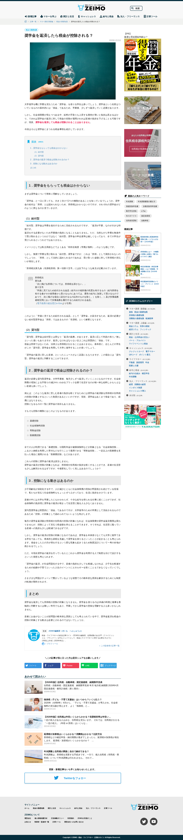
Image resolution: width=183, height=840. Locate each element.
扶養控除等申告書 (150, 206)
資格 (131, 312)
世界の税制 (144, 326)
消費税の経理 (140, 384)
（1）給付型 (38, 152)
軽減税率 (149, 318)
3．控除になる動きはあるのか (43, 163)
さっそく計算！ (142, 183)
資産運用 (140, 362)
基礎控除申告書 (132, 206)
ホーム (27, 808)
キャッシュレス (141, 348)
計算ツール (108, 808)
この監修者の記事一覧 (110, 646)
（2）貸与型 (38, 156)
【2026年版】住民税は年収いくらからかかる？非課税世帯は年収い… (77, 717)
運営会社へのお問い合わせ (74, 822)
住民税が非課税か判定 (142, 149)
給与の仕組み (134, 373)
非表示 (41, 142)
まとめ (33, 167)
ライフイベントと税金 (138, 344)
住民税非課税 (131, 221)
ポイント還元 (144, 355)
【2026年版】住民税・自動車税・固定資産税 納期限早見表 (73, 682)
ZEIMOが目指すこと (85, 818)
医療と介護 (133, 366)
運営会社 (28, 818)
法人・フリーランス (143, 381)
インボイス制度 (135, 388)
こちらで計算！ (142, 119)
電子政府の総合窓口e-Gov (49, 303)
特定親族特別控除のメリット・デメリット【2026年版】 (150, 284)
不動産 (132, 362)
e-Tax (143, 211)
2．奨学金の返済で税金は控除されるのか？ (49, 159)
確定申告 (145, 373)
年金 (147, 362)
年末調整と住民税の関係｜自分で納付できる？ (66, 751)
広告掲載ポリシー (57, 818)
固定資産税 (145, 216)
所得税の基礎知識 (136, 315)
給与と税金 (139, 370)
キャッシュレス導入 (137, 391)
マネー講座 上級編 (142, 323)
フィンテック (145, 329)
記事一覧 (33, 22)
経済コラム (133, 329)
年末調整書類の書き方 (146, 202)
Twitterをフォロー (75, 778)
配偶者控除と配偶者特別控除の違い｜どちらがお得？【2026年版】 (149, 239)
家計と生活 (139, 334)
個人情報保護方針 (41, 818)
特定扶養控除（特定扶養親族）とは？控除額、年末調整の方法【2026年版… (149, 270)
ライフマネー (140, 359)
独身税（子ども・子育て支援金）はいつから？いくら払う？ (73, 699)
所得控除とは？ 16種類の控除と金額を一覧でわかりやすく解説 (149, 254)
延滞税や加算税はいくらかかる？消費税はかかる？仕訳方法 (73, 734)
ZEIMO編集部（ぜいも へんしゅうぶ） (66, 631)
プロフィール (52, 644)
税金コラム (133, 326)
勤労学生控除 (131, 211)
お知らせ (28, 822)
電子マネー (150, 351)
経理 (131, 384)
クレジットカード (136, 351)
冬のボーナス (131, 216)
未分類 (136, 395)
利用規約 (71, 818)
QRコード (133, 355)
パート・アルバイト (137, 340)
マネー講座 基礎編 (46, 22)
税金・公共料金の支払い (139, 337)
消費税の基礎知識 (136, 318)
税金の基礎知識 (62, 22)
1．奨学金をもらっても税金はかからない (48, 148)
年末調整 (129, 202)
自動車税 (144, 221)
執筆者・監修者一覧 (42, 822)
